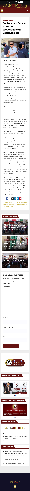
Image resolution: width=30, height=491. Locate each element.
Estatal (11, 20)
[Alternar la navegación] (27, 10)
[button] (24, 10)
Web (4, 336)
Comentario (6, 286)
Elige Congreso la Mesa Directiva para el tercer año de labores (14, 227)
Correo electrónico (8, 327)
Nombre (5, 318)
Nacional (12, 239)
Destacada (5, 20)
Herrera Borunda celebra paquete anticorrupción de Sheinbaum (15, 244)
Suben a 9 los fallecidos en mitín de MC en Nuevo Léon (8, 204)
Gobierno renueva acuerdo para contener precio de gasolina (14, 260)
